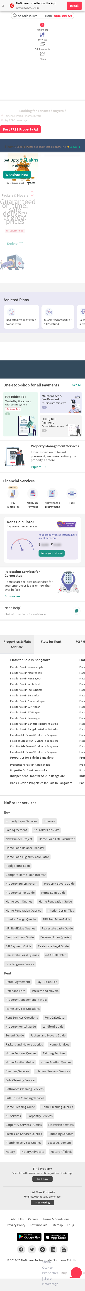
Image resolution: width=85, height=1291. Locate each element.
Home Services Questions (23, 1009)
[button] (22, 545)
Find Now (42, 1179)
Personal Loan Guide (20, 937)
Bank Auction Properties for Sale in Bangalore (41, 783)
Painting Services (54, 1053)
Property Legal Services (21, 821)
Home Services (59, 1044)
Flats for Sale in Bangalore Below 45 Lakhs (34, 723)
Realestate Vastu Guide (57, 928)
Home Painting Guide (20, 1062)
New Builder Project (19, 839)
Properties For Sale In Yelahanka (28, 770)
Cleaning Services (17, 1071)
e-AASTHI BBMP (55, 955)
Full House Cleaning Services (25, 1098)
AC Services (13, 1116)
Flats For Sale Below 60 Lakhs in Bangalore (34, 735)
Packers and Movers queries (24, 1044)
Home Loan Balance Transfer (25, 848)
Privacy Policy (16, 1225)
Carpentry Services (40, 1116)
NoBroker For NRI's (46, 830)
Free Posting (42, 1202)
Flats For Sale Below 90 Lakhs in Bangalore (34, 752)
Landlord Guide (52, 1026)
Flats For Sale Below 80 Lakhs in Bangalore (34, 746)
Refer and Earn (15, 991)
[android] (29, 1237)
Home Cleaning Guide (20, 1107)
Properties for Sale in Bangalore (31, 757)
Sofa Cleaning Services (21, 1080)
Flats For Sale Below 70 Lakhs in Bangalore (34, 740)
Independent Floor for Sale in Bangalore (37, 776)
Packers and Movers (45, 991)
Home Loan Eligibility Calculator (27, 857)
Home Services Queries (21, 1053)
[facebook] (21, 1249)
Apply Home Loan (18, 866)
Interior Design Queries (21, 919)
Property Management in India (26, 1000)
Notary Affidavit (61, 1152)
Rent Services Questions (22, 1017)
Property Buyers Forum (21, 883)
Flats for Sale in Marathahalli (26, 672)
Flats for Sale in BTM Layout (25, 712)
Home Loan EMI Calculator (57, 839)
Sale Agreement (16, 830)
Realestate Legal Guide (53, 946)
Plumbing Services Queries (23, 1143)
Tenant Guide (15, 1035)
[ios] (56, 1237)
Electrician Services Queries (24, 1134)
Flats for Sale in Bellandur (24, 695)
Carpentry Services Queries (24, 1125)
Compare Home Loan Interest (26, 875)
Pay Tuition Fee (47, 982)
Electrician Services (61, 1125)
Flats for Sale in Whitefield (25, 684)
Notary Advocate (33, 1152)
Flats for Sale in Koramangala (26, 667)
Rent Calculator (55, 1017)
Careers (33, 1219)
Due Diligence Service (20, 964)
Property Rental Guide (21, 1026)
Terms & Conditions (56, 1219)
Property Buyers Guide (59, 883)
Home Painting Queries (56, 1062)
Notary (10, 1152)
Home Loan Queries (19, 901)
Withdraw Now (17, 174)
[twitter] (32, 1249)
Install (74, 6)
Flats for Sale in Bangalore (30, 659)
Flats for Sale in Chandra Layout (28, 701)
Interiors (49, 821)
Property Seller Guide (20, 893)
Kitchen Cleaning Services (53, 1071)
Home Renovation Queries (23, 910)
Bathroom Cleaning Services (25, 1089)
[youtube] (64, 1249)
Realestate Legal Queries (22, 955)
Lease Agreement (59, 1143)
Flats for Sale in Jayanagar (25, 718)
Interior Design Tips (61, 910)
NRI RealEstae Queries (20, 928)
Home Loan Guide (53, 893)
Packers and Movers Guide (48, 1035)
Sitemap (57, 1225)
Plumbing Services (61, 1134)
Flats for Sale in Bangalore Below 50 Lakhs (34, 729)
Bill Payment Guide (18, 946)
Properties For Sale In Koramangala (30, 764)
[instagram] (42, 1249)
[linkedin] (53, 1249)
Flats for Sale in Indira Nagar (26, 689)
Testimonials (38, 1225)
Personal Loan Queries (55, 937)
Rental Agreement (18, 982)
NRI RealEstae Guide (56, 919)
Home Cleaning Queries (57, 1107)
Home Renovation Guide (55, 901)
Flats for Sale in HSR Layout (25, 678)
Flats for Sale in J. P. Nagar (25, 706)
